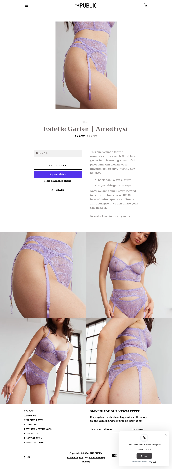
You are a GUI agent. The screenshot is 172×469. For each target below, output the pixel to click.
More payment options (57, 181)
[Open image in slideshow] (86, 65)
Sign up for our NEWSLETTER (115, 411)
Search (29, 411)
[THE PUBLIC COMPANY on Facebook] (24, 457)
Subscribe (138, 429)
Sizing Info (31, 424)
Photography (33, 438)
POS (81, 457)
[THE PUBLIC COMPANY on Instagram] (29, 457)
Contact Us (31, 433)
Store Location (34, 442)
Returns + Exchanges (38, 429)
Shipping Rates (34, 420)
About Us (30, 416)
